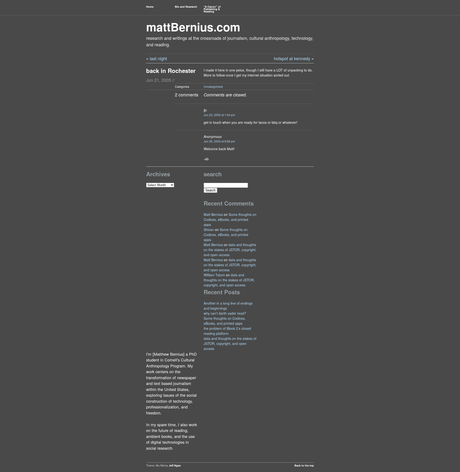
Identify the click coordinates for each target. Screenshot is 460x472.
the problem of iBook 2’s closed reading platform (227, 331)
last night (158, 58)
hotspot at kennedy (292, 58)
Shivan (209, 229)
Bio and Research (186, 6)
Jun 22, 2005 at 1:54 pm (219, 115)
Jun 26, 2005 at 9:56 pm (219, 141)
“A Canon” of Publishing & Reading (212, 9)
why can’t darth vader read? (225, 313)
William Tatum (214, 274)
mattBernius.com (193, 26)
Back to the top (304, 465)
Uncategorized (213, 86)
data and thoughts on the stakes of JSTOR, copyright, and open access (230, 249)
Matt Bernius (213, 214)
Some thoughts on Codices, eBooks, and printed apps (230, 219)
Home (150, 6)
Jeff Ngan (175, 465)
